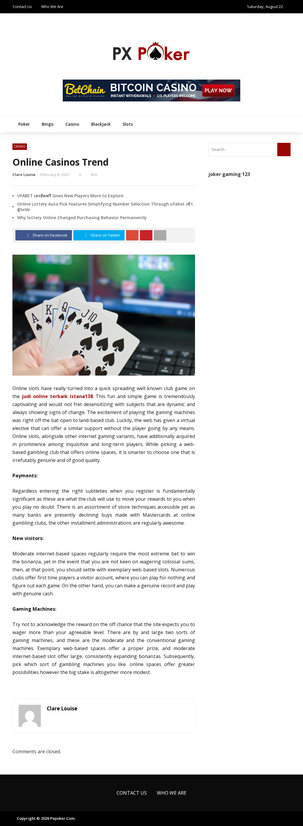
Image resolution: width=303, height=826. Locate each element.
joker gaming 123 (229, 174)
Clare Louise (24, 174)
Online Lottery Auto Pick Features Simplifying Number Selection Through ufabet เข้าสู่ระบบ (105, 206)
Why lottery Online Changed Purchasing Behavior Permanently (82, 217)
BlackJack (101, 124)
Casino (72, 124)
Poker (24, 124)
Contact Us (22, 6)
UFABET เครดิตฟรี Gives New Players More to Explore (70, 195)
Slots (128, 124)
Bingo (48, 124)
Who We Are (52, 6)
